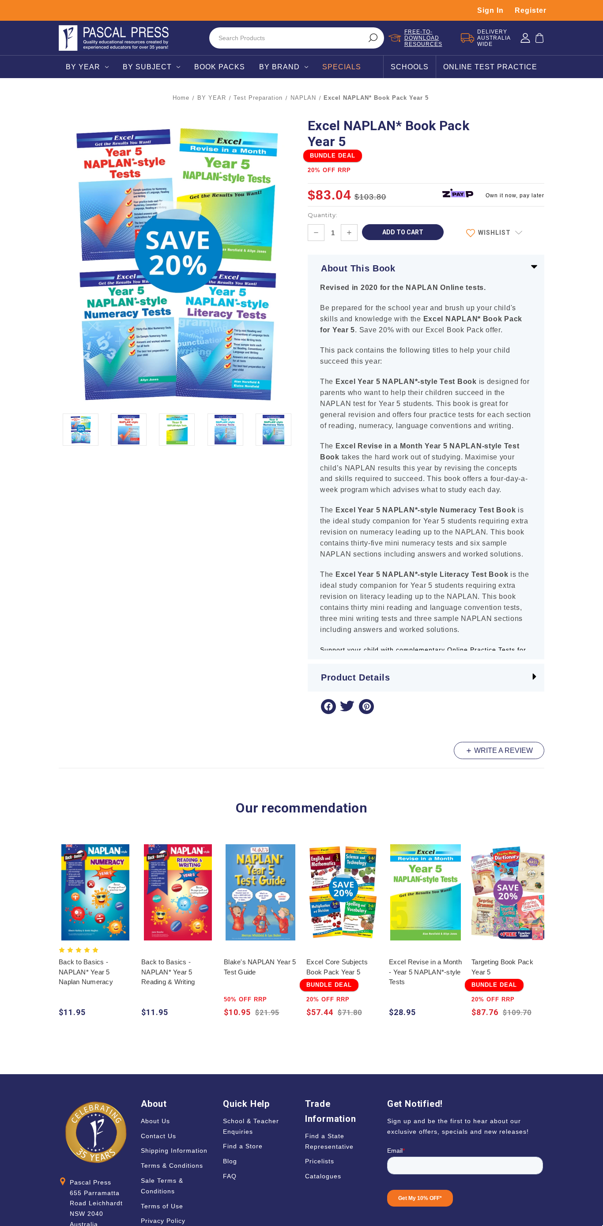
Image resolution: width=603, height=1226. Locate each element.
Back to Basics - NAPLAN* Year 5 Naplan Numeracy (86, 971)
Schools (410, 67)
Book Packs (219, 67)
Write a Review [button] (502, 750)
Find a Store (243, 1146)
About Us (155, 1120)
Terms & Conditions (172, 1165)
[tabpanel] (95, 931)
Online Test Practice (490, 67)
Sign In (490, 10)
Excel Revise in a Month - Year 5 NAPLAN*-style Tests (425, 971)
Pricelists (319, 1161)
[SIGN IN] (525, 38)
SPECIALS (341, 67)
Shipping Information (174, 1150)
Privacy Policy (163, 1220)
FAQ (230, 1176)
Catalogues (323, 1176)
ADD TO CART (96, 901)
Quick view (95, 883)
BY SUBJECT (147, 67)
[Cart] (539, 38)
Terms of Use (162, 1206)
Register (530, 10)
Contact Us (158, 1136)
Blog (230, 1161)
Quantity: (323, 214)
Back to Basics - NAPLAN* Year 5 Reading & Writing (168, 971)
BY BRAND (279, 67)
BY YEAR (83, 67)
